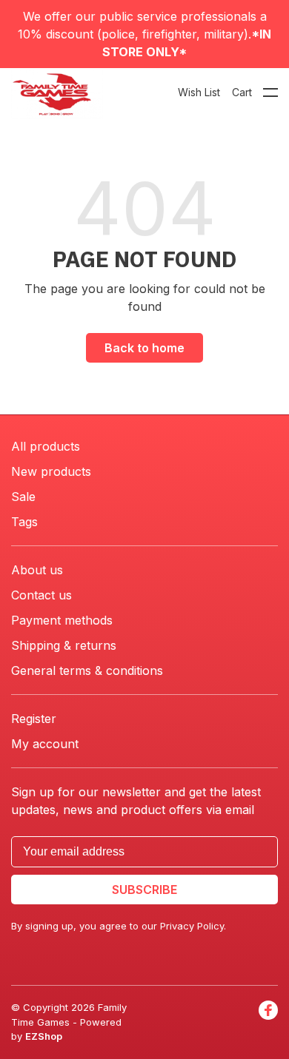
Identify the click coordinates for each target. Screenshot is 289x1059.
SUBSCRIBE (144, 889)
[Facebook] (268, 1022)
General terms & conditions (87, 670)
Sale (23, 496)
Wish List (199, 92)
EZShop (43, 1036)
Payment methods (62, 620)
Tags (24, 521)
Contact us (41, 595)
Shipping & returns (63, 645)
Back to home (144, 347)
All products (45, 446)
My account (45, 743)
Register (33, 718)
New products (51, 471)
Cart (242, 92)
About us (37, 569)
